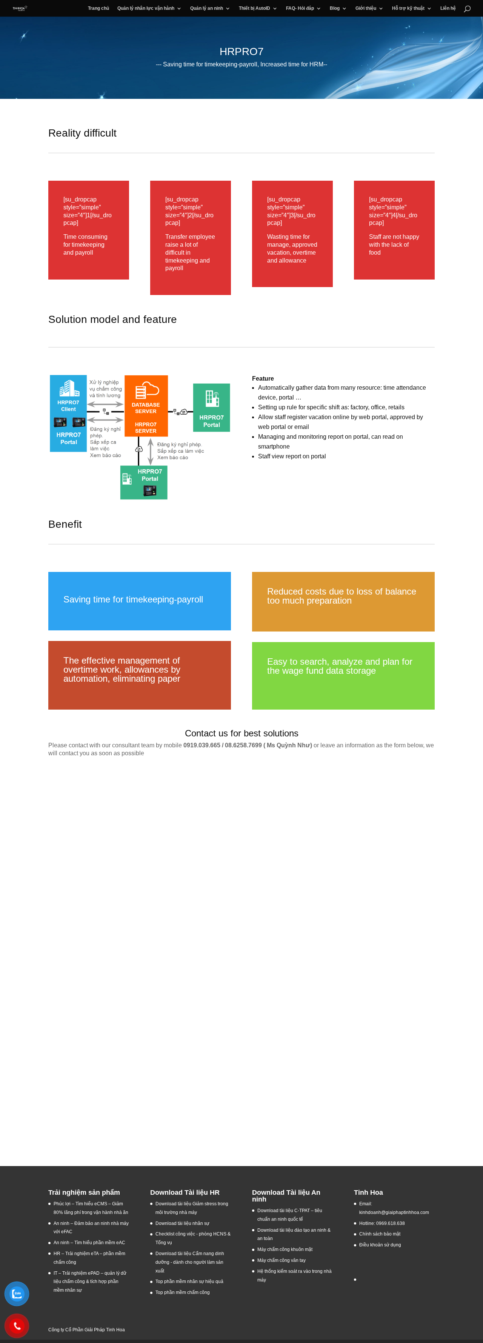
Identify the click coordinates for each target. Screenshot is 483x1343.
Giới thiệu (365, 8)
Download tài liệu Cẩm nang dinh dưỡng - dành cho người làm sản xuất (189, 1262)
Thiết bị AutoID (254, 8)
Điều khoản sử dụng (380, 1245)
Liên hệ (448, 8)
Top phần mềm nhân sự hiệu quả (189, 1281)
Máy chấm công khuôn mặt (284, 1249)
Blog (335, 8)
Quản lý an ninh (206, 8)
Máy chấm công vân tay (281, 1260)
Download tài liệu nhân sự (182, 1223)
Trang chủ (98, 8)
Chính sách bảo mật (379, 1234)
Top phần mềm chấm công (182, 1292)
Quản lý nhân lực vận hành (145, 8)
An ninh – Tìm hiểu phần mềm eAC (90, 1242)
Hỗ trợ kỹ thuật (408, 8)
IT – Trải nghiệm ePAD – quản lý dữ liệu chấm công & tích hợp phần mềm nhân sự (90, 1282)
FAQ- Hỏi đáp (300, 8)
